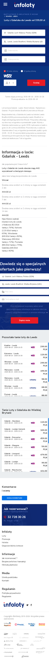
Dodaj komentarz (14, 498)
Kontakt (5, 580)
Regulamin (6, 596)
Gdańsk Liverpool (11, 454)
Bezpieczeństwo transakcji (14, 561)
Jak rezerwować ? (9, 558)
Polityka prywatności (11, 593)
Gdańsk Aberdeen (12, 421)
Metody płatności (9, 564)
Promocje (6, 539)
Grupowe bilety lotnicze (12, 545)
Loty (4, 536)
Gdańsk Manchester (13, 470)
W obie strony (12, 71)
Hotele (5, 542)
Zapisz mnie (24, 320)
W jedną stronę (30, 71)
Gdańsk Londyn (11, 462)
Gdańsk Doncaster (12, 437)
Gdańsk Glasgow (11, 445)
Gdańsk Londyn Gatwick (14, 429)
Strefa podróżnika (9, 577)
